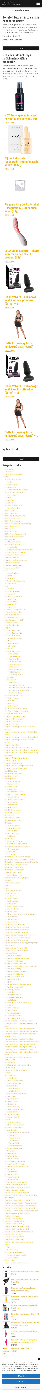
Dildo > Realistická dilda (12, 625)
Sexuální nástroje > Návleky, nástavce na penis (20, 935)
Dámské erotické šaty (14, 969)
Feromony (10, 649)
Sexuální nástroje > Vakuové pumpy (16, 940)
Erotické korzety (12, 1000)
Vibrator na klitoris (13, 1112)
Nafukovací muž (12, 789)
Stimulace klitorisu (13, 909)
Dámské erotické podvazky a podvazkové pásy (22, 966)
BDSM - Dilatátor (10, 511)
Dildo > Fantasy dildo (11, 617)
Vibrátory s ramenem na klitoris (17, 1182)
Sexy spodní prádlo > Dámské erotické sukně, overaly (22, 1042)
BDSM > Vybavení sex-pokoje (14, 537)
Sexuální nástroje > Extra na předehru (17, 927)
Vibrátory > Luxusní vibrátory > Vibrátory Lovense (20, 1203)
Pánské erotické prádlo (12, 883)
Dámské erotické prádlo (12, 563)
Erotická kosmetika (11, 771)
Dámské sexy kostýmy (12, 568)
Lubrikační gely (11, 680)
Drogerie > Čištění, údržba (13, 721)
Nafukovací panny (12, 831)
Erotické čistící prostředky (13, 774)
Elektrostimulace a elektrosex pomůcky (20, 550)
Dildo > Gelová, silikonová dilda (14, 620)
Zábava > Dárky (10, 1260)
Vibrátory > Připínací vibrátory (14, 1221)
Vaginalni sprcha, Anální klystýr (17, 708)
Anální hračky (9, 472)
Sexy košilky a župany (14, 1016)
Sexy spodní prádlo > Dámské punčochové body (20, 1047)
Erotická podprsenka (13, 990)
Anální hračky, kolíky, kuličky (14, 474)
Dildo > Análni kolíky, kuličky (13, 612)
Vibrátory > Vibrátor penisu (13, 1234)
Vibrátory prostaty (12, 1180)
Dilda (6, 571)
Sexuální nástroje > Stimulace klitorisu (17, 938)
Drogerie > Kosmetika (12, 745)
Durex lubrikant (13, 682)
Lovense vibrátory (14, 1088)
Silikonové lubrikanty (15, 693)
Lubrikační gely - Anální (12, 818)
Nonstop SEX (8, 2)
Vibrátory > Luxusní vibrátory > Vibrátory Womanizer (21, 1211)
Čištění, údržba (11, 646)
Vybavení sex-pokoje (13, 508)
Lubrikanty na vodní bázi (16, 685)
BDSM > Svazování (11, 531)
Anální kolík (10, 896)
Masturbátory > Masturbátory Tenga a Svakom (20, 859)
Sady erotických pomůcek (13, 891)
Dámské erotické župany (15, 974)
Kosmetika (10, 677)
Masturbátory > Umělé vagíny (14, 870)
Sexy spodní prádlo (11, 953)
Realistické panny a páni (15, 875)
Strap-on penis (11, 607)
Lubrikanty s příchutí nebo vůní (19, 690)
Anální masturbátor (13, 826)
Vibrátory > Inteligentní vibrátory (15, 1190)
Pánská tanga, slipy (13, 1008)
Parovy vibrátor (12, 1096)
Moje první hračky (12, 1250)
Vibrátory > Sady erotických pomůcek (17, 1229)
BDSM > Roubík (9, 529)
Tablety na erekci (12, 706)
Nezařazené (8, 880)
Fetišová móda (11, 487)
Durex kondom (13, 654)
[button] (39, 1359)
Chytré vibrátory (12, 1078)
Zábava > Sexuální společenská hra (16, 1263)
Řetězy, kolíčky (11, 495)
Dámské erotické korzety (15, 961)
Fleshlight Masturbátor (14, 828)
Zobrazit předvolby (21, 1387)
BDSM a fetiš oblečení (14, 542)
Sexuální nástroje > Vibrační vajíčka (16, 950)
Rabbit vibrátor (11, 1104)
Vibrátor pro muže (12, 1174)
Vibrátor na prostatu (13, 1114)
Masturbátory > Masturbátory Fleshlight (17, 857)
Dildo (6, 586)
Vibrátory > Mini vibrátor (12, 1216)
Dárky (8, 1247)
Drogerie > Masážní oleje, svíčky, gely (17, 758)
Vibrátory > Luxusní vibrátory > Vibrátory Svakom (20, 1206)
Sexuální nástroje (10, 893)
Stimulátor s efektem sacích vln (17, 1167)
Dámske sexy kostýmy (14, 979)
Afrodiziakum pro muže (14, 633)
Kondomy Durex (14, 667)
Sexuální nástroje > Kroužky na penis (17, 930)
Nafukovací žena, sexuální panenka (18, 846)
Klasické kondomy (14, 659)
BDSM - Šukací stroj (11, 513)
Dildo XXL (10, 576)
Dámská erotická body (12, 558)
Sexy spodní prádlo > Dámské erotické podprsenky (21, 1031)
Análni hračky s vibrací (14, 1122)
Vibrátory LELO (13, 1135)
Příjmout (21, 1376)
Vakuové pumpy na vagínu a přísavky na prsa (21, 914)
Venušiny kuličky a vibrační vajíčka (16, 1070)
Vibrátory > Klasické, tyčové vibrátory (17, 1193)
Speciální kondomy (15, 669)
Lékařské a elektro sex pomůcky (17, 490)
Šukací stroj (10, 500)
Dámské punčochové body (15, 976)
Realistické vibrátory (13, 1107)
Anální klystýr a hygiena (14, 638)
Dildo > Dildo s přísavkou (12, 615)
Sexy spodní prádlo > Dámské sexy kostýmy (19, 1049)
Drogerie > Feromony (11, 724)
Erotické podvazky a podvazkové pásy (19, 1003)
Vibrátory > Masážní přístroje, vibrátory (17, 1213)
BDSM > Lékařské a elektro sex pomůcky (18, 524)
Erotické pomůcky (10, 779)
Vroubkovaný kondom (16, 675)
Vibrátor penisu (12, 1172)
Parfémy (7, 885)
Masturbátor (9, 823)
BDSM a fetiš (11, 1062)
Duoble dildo (11, 578)
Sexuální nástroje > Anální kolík (15, 925)
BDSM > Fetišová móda (12, 521)
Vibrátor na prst (12, 1169)
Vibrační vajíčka (12, 805)
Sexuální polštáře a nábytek (16, 555)
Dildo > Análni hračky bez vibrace (15, 610)
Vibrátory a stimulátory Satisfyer (19, 1133)
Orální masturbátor (13, 833)
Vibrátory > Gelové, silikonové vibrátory (17, 1187)
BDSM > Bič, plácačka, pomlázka (15, 516)
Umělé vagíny (11, 836)
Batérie (9, 641)
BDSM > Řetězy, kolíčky (12, 526)
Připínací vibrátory (12, 1099)
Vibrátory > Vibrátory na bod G (14, 1237)
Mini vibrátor (11, 1151)
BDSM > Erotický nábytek (13, 518)
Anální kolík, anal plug (13, 781)
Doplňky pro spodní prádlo (15, 987)
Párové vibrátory (12, 1154)
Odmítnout (21, 1382)
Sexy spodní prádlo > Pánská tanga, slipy (18, 1057)
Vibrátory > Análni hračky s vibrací (16, 1185)
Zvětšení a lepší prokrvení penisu (17, 711)
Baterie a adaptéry (13, 643)
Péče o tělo (10, 703)
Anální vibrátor (11, 1075)
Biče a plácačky (12, 547)
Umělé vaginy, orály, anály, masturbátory (18, 1065)
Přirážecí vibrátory (12, 1159)
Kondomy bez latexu (15, 664)
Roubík (9, 498)
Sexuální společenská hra (15, 1252)
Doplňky (9, 982)
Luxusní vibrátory (12, 1086)
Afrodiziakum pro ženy (14, 636)
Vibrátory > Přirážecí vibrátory (14, 1224)
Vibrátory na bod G (13, 1117)
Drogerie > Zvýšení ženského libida (16, 768)
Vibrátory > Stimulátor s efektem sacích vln (19, 1232)
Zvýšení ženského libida (14, 714)
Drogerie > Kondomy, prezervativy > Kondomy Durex (21, 737)
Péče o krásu (11, 701)
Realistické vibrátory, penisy (16, 1161)
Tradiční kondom (14, 672)
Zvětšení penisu (12, 807)
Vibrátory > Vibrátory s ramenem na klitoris (19, 1242)
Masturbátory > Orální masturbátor (16, 865)
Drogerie (7, 628)
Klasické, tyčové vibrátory (15, 1083)
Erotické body (11, 992)
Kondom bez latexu (15, 662)
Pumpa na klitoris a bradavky (16, 794)
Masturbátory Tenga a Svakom (17, 844)
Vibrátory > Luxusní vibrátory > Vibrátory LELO (19, 1200)
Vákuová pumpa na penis (15, 800)
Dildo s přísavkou (12, 573)
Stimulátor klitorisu (13, 797)
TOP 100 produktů (12, 1258)
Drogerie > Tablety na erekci (14, 763)
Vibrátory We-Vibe (14, 1143)
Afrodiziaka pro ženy (13, 630)
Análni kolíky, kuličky (13, 591)
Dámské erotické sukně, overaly (17, 971)
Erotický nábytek (12, 485)
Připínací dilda (11, 599)
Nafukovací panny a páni (13, 872)
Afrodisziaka (9, 469)
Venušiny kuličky (12, 802)
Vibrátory (7, 1120)
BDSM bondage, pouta (14, 544)
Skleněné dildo (11, 584)
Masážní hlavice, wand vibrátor (17, 1094)
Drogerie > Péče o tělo (12, 760)
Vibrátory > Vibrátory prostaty (14, 1239)
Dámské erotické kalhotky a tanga (16, 560)
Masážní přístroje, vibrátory (15, 1148)
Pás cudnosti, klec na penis (16, 492)
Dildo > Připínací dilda (11, 623)
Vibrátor (7, 1073)
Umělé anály (11, 852)
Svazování (10, 503)
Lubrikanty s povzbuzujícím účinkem (20, 688)
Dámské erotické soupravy (13, 565)
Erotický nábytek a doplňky (13, 810)
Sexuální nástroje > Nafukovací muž (16, 932)
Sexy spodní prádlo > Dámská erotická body (19, 1021)
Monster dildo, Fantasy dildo (16, 581)
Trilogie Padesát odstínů (15, 505)
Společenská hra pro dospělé (16, 1255)
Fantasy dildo (11, 594)
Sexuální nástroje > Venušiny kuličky (16, 948)
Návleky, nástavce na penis (15, 792)
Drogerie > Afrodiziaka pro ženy (15, 716)
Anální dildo (10, 589)
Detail (12, 123)
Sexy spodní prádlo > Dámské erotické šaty (19, 1039)
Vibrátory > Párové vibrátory (14, 1219)
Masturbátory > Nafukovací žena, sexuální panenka (21, 862)
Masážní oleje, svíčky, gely (15, 695)
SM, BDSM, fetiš (10, 1060)
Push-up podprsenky (13, 1013)
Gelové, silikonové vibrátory (15, 1081)
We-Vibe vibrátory (14, 1091)
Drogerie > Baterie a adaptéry (14, 719)
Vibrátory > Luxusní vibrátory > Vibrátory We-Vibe (20, 1208)
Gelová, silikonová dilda (14, 597)
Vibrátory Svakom (14, 1141)
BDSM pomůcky (10, 539)
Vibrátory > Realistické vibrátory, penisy (17, 1226)
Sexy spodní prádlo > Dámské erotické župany (20, 1044)
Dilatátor (9, 482)
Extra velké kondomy (15, 656)
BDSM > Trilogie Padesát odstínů (15, 534)
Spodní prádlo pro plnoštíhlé (16, 1018)
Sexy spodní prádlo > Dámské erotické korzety (20, 1029)
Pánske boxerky (12, 1010)
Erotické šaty (11, 1005)
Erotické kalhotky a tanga (15, 997)
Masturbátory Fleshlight (14, 841)
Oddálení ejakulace (13, 698)
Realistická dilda (12, 602)
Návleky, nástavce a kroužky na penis (17, 878)
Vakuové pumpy (12, 912)
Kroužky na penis (12, 787)
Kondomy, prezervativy (14, 651)
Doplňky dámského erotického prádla (19, 984)
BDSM (6, 477)
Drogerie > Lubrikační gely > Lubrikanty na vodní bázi (22, 750)
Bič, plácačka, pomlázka (14, 479)
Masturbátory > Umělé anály (14, 867)
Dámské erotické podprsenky (16, 963)
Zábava (7, 1245)
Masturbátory (9, 839)
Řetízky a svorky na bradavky (16, 552)
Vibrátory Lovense (14, 1138)
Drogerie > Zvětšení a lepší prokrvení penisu (19, 766)
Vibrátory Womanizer (15, 1146)
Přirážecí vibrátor (12, 1101)
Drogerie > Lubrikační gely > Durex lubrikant (19, 747)
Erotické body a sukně (14, 995)
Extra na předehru (12, 784)
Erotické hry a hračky (11, 776)
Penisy (7, 888)
